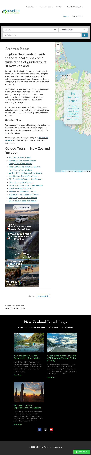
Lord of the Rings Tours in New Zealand (25, 173)
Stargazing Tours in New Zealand (23, 198)
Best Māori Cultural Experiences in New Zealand (27, 406)
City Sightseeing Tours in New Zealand (25, 179)
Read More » (18, 375)
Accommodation (45, 7)
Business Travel (77, 16)
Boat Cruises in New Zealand (21, 188)
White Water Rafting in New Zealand (24, 194)
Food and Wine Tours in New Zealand (24, 167)
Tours (65, 16)
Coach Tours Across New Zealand (23, 201)
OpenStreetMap (78, 171)
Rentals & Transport (74, 7)
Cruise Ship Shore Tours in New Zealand (26, 185)
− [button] (58, 47)
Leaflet (63, 171)
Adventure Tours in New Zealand (22, 160)
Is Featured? (42, 296)
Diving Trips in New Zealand (20, 164)
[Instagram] (45, 429)
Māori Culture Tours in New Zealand (24, 176)
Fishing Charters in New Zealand (22, 191)
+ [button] (58, 44)
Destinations (30, 7)
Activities (59, 7)
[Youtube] (51, 429)
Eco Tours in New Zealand (20, 157)
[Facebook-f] (39, 429)
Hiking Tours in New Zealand (21, 182)
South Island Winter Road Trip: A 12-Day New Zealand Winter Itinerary (61, 358)
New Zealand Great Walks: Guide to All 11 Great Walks (27, 357)
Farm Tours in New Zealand (20, 170)
